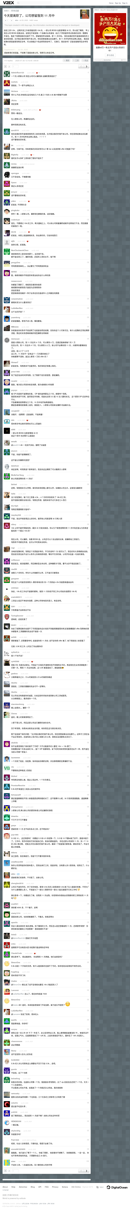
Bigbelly (14, 154)
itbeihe (14, 682)
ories (13, 944)
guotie (14, 1069)
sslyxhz (14, 1103)
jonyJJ (14, 192)
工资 (77, 60)
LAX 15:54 (42, 1203)
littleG (13, 934)
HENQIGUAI (16, 1121)
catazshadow (17, 298)
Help (13, 1187)
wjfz (13, 241)
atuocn (14, 451)
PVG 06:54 (34, 1203)
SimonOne (15, 962)
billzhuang (15, 109)
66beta (14, 852)
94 (12, 145)
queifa (14, 1020)
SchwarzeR (16, 795)
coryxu (14, 1029)
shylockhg (15, 1130)
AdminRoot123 (17, 72)
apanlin (14, 922)
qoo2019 (15, 130)
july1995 (14, 834)
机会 (86, 60)
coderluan (15, 219)
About (5, 1187)
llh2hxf (14, 776)
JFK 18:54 (50, 1203)
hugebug (15, 971)
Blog (33, 1187)
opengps (15, 173)
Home (111, 3)
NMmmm (15, 326)
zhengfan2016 (17, 883)
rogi (13, 548)
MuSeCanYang (17, 475)
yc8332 (14, 1112)
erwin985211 (16, 597)
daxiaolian (107, 60)
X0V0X (14, 271)
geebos (14, 673)
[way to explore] (9, 3)
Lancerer (15, 990)
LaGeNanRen (17, 308)
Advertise (23, 1187)
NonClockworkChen (19, 250)
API (39, 1187)
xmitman (15, 588)
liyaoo (14, 182)
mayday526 (16, 515)
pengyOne (15, 262)
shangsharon (17, 807)
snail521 (14, 904)
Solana (65, 1187)
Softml (14, 484)
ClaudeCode (16, 953)
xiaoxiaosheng (17, 704)
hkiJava (14, 91)
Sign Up (118, 3)
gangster (15, 578)
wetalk (14, 441)
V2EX (6, 10)
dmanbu (14, 816)
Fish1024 (15, 1140)
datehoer (15, 465)
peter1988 (15, 371)
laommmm (15, 757)
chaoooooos (16, 1041)
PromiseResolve (18, 785)
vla (12, 767)
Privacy (55, 1187)
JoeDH (14, 569)
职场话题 (15, 10)
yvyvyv (14, 390)
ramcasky (15, 1093)
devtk (13, 232)
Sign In (124, 3)
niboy (13, 524)
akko (16, 20)
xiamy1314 (15, 913)
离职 (67, 60)
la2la (13, 493)
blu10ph (14, 505)
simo (13, 1161)
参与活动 (110, 55)
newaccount (16, 281)
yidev (13, 201)
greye (13, 825)
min (12, 420)
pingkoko (15, 210)
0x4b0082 (15, 1060)
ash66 (13, 637)
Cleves (14, 713)
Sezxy (13, 1050)
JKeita (14, 100)
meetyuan (15, 339)
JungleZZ (15, 411)
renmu (14, 164)
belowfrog (15, 1078)
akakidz (14, 742)
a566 (13, 429)
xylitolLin (15, 652)
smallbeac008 (17, 861)
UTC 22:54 (25, 1203)
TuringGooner (17, 615)
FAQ (46, 1187)
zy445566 (15, 661)
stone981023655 (18, 1149)
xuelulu (14, 82)
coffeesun (15, 560)
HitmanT (14, 362)
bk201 (13, 625)
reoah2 (14, 381)
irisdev (14, 981)
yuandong (15, 317)
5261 (13, 606)
